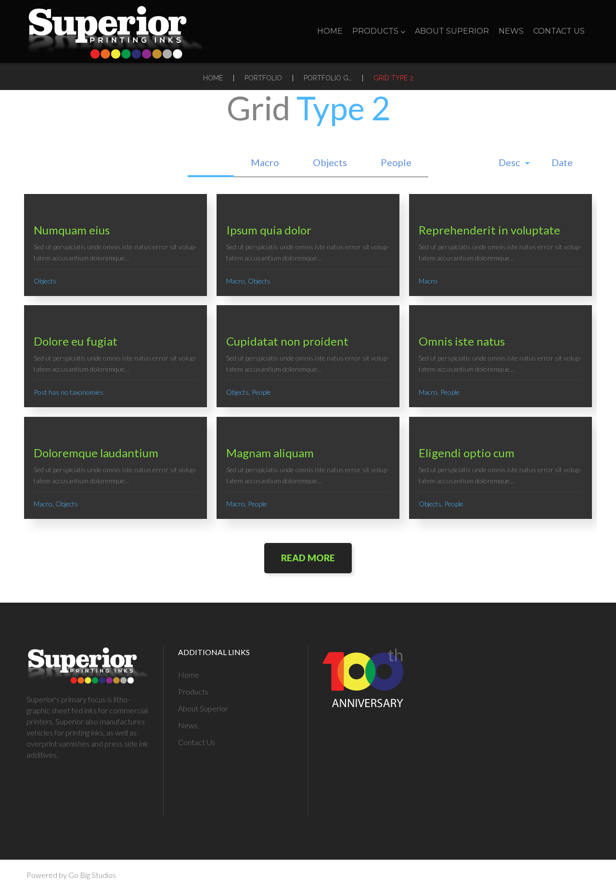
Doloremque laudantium (96, 453)
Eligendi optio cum (466, 453)
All (211, 162)
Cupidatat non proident (287, 341)
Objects (330, 162)
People (396, 162)
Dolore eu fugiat (75, 341)
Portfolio (263, 78)
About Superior (452, 31)
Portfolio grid (328, 78)
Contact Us (559, 31)
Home (330, 31)
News (511, 31)
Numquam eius (72, 230)
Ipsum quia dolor (268, 230)
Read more (308, 557)
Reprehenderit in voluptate (489, 230)
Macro (265, 162)
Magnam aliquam (270, 453)
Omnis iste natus (462, 341)
